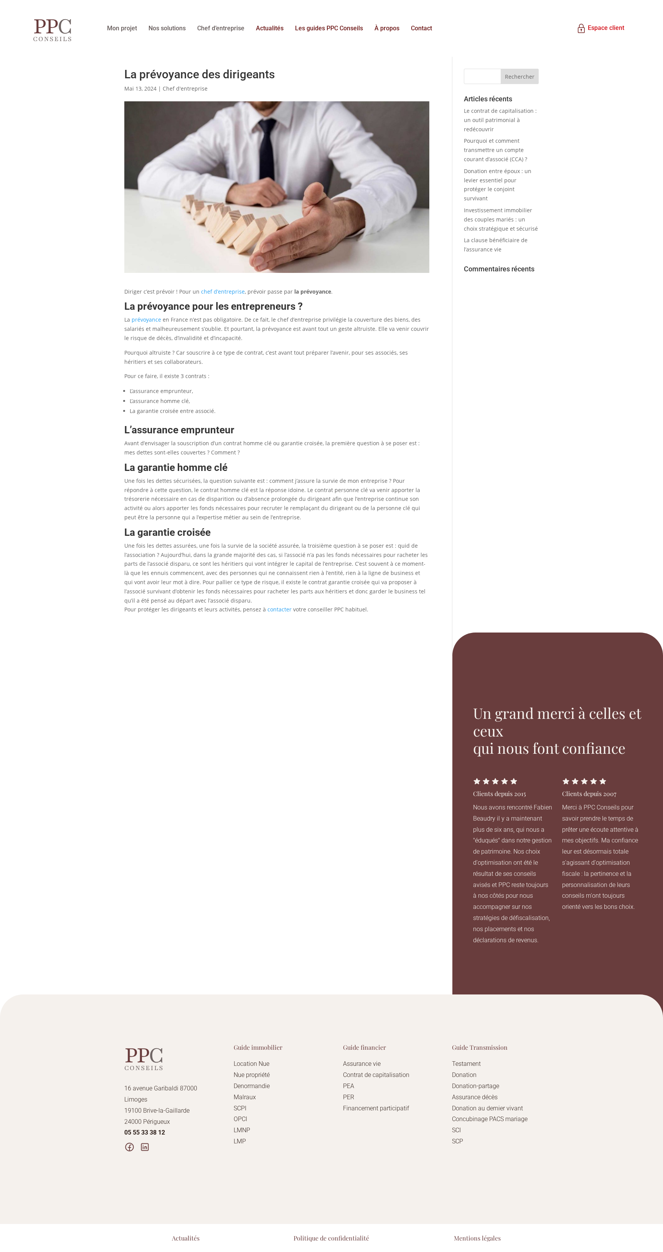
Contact (421, 28)
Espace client (606, 27)
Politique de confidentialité (331, 1238)
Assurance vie (362, 1063)
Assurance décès (475, 1097)
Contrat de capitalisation (376, 1075)
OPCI (240, 1119)
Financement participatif (376, 1108)
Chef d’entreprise (220, 28)
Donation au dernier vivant (487, 1108)
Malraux (245, 1097)
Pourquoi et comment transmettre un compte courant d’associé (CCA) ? (495, 150)
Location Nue (251, 1063)
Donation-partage (475, 1086)
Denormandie (252, 1086)
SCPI (240, 1108)
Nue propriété (252, 1075)
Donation (464, 1075)
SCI (456, 1130)
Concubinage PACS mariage (490, 1119)
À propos (386, 28)
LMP (240, 1141)
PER (348, 1097)
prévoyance (146, 319)
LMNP (242, 1130)
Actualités (270, 28)
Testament (466, 1063)
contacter (279, 609)
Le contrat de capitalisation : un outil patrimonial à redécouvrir (500, 120)
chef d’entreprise (223, 291)
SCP (457, 1141)
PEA (348, 1086)
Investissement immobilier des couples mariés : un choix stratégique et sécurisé (501, 219)
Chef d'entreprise (185, 88)
